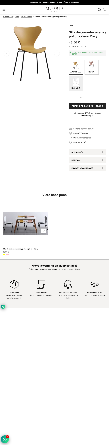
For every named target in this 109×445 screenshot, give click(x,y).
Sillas (17, 17)
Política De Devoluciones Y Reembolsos (19, 396)
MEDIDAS (75, 160)
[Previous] (6, 53)
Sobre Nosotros (64, 344)
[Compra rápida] (43, 231)
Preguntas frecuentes (66, 360)
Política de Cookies (11, 384)
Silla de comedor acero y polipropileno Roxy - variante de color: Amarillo (4, 254)
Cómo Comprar (63, 356)
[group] (54, 2)
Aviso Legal (7, 392)
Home (59, 340)
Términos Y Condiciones (13, 380)
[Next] (57, 53)
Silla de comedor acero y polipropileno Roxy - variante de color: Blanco (11, 254)
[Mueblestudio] (54, 9)
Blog (59, 364)
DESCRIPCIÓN (77, 152)
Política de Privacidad (11, 376)
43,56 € (6, 252)
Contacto (61, 348)
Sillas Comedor (26, 17)
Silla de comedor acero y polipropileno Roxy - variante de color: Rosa (7, 254)
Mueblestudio (8, 17)
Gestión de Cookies (11, 388)
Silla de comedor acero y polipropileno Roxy (20, 249)
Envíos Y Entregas (65, 352)
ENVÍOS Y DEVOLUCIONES (82, 168)
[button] (99, 10)
